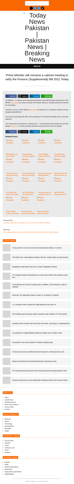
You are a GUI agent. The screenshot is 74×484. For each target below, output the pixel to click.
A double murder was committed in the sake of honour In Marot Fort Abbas (26, 223)
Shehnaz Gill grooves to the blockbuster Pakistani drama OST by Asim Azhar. (40, 380)
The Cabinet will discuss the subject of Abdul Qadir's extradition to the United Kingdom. (31, 232)
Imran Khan (14, 102)
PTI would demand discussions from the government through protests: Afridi (39, 371)
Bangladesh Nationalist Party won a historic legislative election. (34, 267)
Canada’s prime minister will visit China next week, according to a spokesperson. (41, 323)
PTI (39, 124)
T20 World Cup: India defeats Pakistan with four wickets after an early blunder (40, 257)
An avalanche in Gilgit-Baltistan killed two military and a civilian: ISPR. (37, 333)
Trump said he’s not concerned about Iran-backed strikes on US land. (37, 248)
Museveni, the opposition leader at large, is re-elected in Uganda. (35, 295)
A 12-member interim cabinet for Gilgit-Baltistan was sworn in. (34, 304)
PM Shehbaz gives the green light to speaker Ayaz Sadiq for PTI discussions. (40, 314)
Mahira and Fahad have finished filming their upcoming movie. (34, 361)
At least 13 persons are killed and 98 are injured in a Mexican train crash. (38, 352)
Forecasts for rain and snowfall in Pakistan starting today (32, 342)
